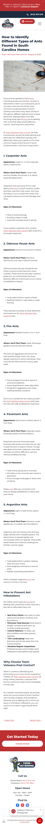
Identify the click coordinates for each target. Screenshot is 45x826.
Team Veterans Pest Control (18, 133)
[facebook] (17, 805)
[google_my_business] (27, 805)
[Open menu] (39, 23)
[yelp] (22, 805)
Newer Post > (36, 720)
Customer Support (29, 6)
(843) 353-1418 (29, 780)
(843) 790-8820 (27, 783)
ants (32, 98)
